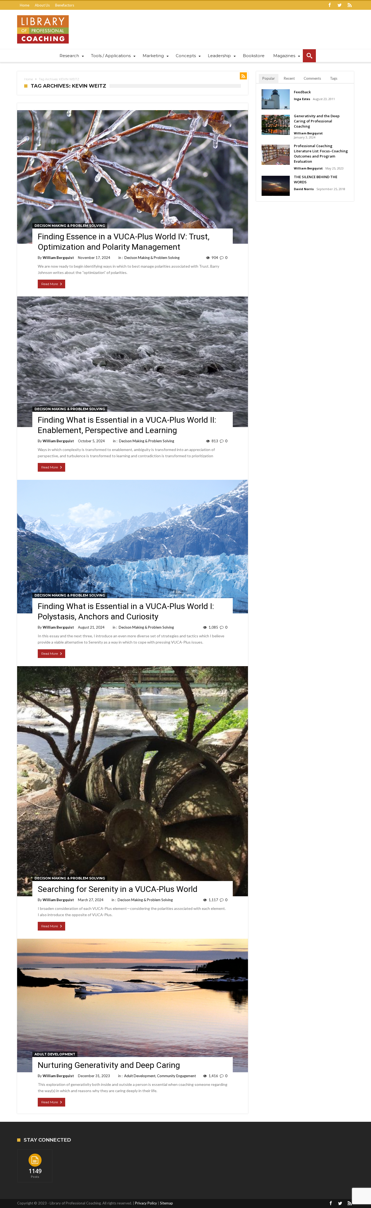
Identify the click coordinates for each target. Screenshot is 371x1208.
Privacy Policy (146, 1203)
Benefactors (64, 5)
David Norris (304, 189)
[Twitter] (339, 5)
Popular (268, 78)
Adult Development (54, 1054)
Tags (333, 78)
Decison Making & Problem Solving (69, 226)
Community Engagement (176, 1076)
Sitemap (166, 1203)
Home (24, 5)
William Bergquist (58, 257)
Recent (289, 78)
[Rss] (349, 5)
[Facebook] (329, 5)
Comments (312, 78)
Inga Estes (302, 99)
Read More (49, 284)
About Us (42, 5)
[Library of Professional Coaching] (43, 15)
